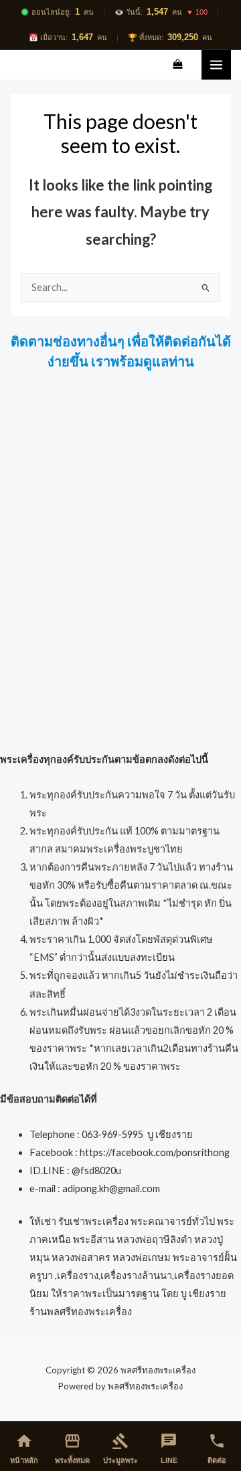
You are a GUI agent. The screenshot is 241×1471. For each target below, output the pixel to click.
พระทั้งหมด (72, 1448)
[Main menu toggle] (216, 65)
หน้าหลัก (24, 1448)
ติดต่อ (217, 1448)
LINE (168, 1448)
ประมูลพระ (120, 1448)
